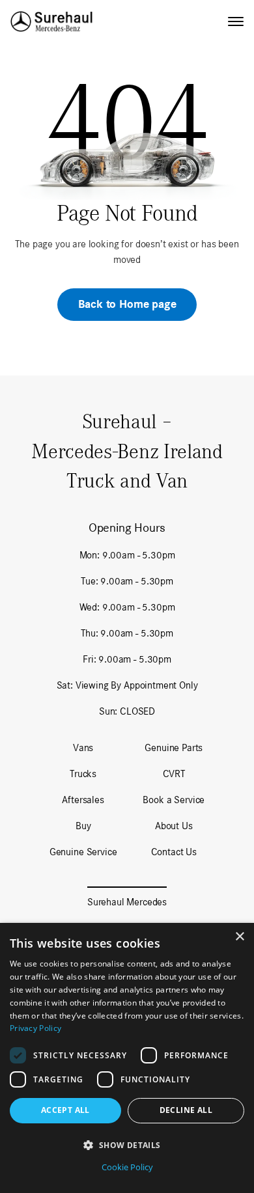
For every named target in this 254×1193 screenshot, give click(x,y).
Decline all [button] (186, 1110)
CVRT (174, 773)
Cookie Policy (127, 1167)
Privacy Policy (35, 1028)
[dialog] (127, 1058)
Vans (83, 747)
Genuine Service (83, 851)
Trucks (83, 773)
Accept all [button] (65, 1110)
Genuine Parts (174, 747)
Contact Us (174, 851)
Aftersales (83, 799)
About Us (174, 825)
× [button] (239, 937)
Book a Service (174, 799)
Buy (83, 825)
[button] (127, 1145)
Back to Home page (127, 304)
